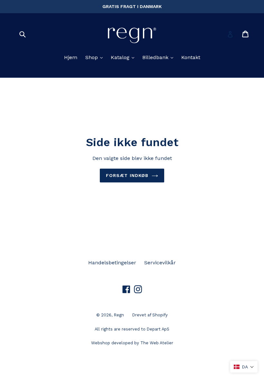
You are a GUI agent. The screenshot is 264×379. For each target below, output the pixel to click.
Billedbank (159, 57)
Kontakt (190, 57)
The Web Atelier (156, 342)
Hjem (70, 57)
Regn (119, 315)
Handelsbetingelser (112, 263)
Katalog (124, 57)
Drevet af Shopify (150, 315)
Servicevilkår (160, 263)
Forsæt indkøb (127, 175)
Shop (95, 57)
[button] (244, 366)
